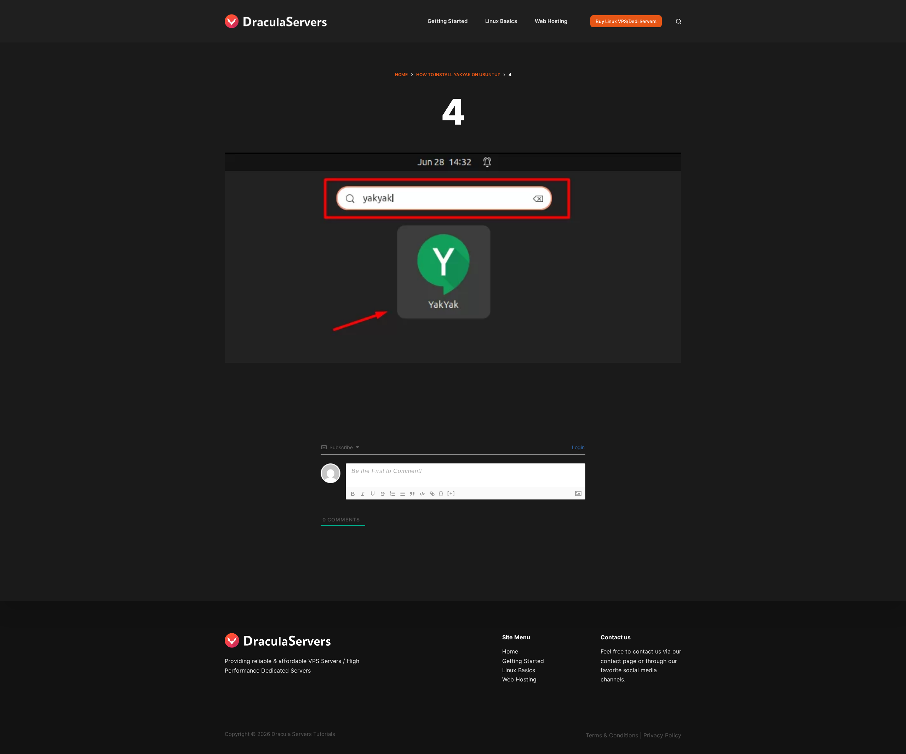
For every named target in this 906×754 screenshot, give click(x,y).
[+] (451, 493)
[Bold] (353, 494)
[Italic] (363, 494)
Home (510, 651)
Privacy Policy (662, 735)
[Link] (432, 494)
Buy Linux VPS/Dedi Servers (626, 21)
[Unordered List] (402, 494)
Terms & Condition (610, 735)
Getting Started (448, 21)
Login (577, 447)
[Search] (678, 21)
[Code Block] (422, 494)
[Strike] (383, 494)
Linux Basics (501, 21)
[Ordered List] (392, 494)
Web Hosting (551, 21)
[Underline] (373, 494)
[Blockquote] (412, 494)
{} (441, 493)
